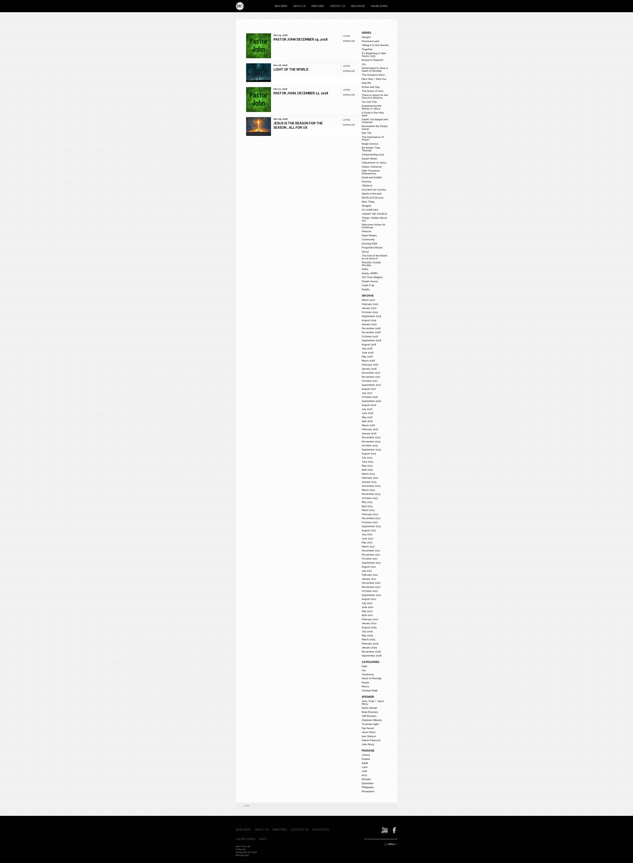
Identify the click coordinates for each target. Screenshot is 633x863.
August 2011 (369, 566)
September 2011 (371, 562)
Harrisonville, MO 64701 (246, 852)
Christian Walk (370, 690)
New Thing (368, 201)
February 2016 (370, 429)
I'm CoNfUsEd (370, 209)
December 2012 (371, 518)
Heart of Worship (372, 678)
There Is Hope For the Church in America (375, 96)
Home (246, 806)
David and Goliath (372, 177)
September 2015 (371, 449)
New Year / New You (374, 79)
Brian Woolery (370, 712)
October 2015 (370, 445)
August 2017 (369, 388)
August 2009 (369, 627)
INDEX (278, 15)
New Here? (281, 6)
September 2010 (371, 595)
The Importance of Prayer (373, 138)
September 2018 (371, 340)
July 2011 (367, 570)
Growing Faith (369, 243)
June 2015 (367, 461)
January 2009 (369, 647)
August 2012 (369, 530)
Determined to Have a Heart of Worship (375, 69)
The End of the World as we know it (374, 257)
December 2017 (371, 372)
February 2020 (370, 304)
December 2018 (371, 328)
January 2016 (369, 433)
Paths (365, 269)
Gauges (366, 37)
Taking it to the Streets (375, 45)
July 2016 (367, 409)
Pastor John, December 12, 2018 (300, 93)
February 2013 (370, 514)
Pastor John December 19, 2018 (300, 39)
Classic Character (372, 166)
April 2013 (367, 506)
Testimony (368, 674)
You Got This (369, 101)
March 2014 (368, 490)
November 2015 (371, 441)
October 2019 (370, 312)
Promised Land (370, 41)
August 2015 (369, 453)
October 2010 (370, 591)
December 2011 (371, 550)
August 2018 (369, 344)
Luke (365, 767)
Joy (364, 64)
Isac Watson (369, 736)
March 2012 (368, 546)
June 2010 (367, 607)
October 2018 (370, 336)
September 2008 (371, 655)
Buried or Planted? (372, 60)
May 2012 (367, 542)
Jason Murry (369, 732)
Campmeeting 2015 (373, 154)
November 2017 (371, 376)
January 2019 (369, 324)
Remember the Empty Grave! (375, 127)
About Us (299, 6)
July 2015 (367, 457)
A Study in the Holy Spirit (373, 114)
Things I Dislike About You (374, 219)
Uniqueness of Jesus (374, 162)
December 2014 (371, 485)
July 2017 (367, 393)
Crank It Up (368, 285)
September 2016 (371, 401)
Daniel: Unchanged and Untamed (375, 121)
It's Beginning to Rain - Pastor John (375, 55)
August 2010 (369, 599)
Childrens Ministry (372, 720)
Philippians (368, 787)
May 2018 (367, 356)
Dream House (370, 281)
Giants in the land (371, 193)
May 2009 (367, 635)
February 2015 (370, 477)
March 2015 (368, 473)
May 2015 (367, 465)
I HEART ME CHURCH (374, 213)
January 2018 (369, 368)
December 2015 (371, 437)
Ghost (365, 251)
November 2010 (371, 587)
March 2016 (368, 425)
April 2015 (367, 469)
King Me (366, 82)
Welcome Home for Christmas (373, 226)
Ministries (318, 6)
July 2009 (367, 631)
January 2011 (369, 578)
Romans (366, 779)
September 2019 (371, 316)
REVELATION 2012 (373, 197)
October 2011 (369, 558)
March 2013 (368, 510)
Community (368, 239)
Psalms (366, 759)
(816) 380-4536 (242, 855)
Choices (366, 181)
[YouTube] (383, 829)
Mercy (365, 686)
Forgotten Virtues (372, 247)
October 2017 (370, 380)
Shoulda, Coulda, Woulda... (371, 264)
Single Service (370, 143)
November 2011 (371, 554)
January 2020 (369, 308)
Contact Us (337, 6)
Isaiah (365, 763)
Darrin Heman (369, 707)
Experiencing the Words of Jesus (371, 107)
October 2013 (370, 498)
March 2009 (368, 639)
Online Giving (379, 6)
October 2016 (370, 397)
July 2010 (367, 603)
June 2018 (367, 352)
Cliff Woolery (369, 716)
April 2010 (367, 615)
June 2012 (367, 538)
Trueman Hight (370, 724)
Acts (364, 775)
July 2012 (367, 534)
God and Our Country (374, 189)
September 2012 (371, 526)
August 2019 (369, 320)
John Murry (368, 744)
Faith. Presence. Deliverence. (371, 172)
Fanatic (366, 289)
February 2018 (370, 364)
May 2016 (367, 417)
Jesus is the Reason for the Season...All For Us (298, 125)
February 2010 (370, 619)
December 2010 (371, 582)
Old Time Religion (372, 277)
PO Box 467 (241, 849)
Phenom (366, 231)
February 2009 (370, 643)
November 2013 (371, 494)
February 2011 (370, 574)
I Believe (367, 185)
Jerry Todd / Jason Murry (373, 702)
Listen (346, 36)
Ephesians (368, 783)
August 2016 (369, 405)
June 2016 (367, 413)
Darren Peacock (371, 740)
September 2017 (371, 385)
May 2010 (367, 611)
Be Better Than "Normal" (371, 149)
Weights (366, 205)
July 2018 (367, 348)
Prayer (365, 682)
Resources (358, 6)
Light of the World (290, 69)
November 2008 (371, 651)
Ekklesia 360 (390, 844)
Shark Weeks (369, 235)
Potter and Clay (371, 87)
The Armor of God (372, 91)
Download (349, 41)
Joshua (366, 754)
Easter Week (369, 158)
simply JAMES (370, 273)
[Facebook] (393, 829)
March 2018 (368, 360)
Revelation (368, 791)
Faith (364, 666)
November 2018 (371, 332)
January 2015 (369, 481)
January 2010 (369, 623)
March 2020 (368, 300)
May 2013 (367, 502)
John (364, 771)
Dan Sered (368, 728)
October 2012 (370, 522)
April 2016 (367, 421)
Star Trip (366, 132)
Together (367, 49)
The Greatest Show (373, 74)
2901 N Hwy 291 (244, 846)
